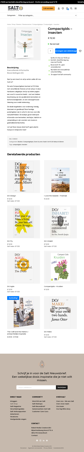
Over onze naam (62, 404)
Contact (34, 435)
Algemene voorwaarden (35, 448)
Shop (13, 24)
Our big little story (63, 409)
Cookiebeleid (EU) (58, 448)
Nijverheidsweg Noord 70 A (42, 430)
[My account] (59, 8)
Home (9, 24)
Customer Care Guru (40, 411)
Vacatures (14, 417)
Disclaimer (23, 448)
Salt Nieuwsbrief (38, 406)
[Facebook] (37, 440)
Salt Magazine (15, 406)
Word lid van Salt (38, 401)
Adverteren (14, 414)
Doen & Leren (38, 141)
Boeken (19, 24)
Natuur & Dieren (59, 141)
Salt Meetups (37, 404)
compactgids (17, 144)
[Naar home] (15, 8)
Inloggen (13, 401)
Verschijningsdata (17, 409)
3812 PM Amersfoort (39, 433)
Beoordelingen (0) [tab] (15, 73)
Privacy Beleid (48, 448)
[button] (37, 30)
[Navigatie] (75, 8)
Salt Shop (14, 404)
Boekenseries (27, 24)
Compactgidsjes (38, 24)
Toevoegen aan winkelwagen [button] (66, 51)
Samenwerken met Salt (41, 409)
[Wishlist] (63, 8)
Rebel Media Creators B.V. (41, 428)
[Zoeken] (71, 8)
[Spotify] (46, 440)
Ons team (60, 406)
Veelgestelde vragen (18, 419)
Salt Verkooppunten (18, 411)
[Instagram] (40, 440)
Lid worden (48, 8)
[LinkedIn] (43, 440)
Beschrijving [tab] (13, 67)
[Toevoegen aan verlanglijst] (80, 51)
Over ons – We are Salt (65, 401)
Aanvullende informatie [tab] (18, 70)
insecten (24, 144)
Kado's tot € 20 (48, 141)
